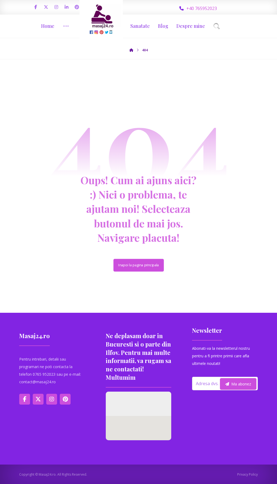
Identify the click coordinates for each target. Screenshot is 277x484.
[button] (35, 7)
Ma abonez (241, 383)
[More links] (66, 25)
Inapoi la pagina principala (138, 265)
